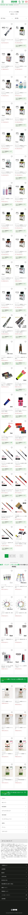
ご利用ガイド (4, 865)
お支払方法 (4, 876)
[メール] (26, 2)
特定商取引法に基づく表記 (7, 883)
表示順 (16, 18)
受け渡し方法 (4, 880)
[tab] (7, 18)
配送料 (3, 872)
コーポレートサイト (6, 895)
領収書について (5, 891)
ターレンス (4, 679)
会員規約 (3, 869)
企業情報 (3, 898)
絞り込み (3, 18)
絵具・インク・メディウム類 (9, 564)
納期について (4, 887)
